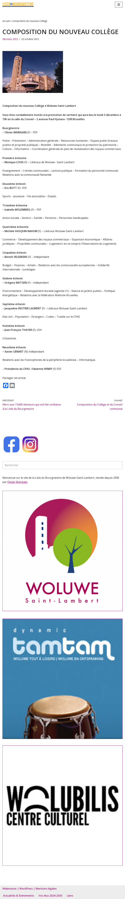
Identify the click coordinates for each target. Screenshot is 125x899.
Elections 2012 (10, 39)
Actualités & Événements (18, 895)
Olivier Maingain (17, 482)
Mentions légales (46, 888)
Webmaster (9, 888)
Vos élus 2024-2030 (50, 895)
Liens (70, 895)
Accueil (6, 20)
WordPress (26, 888)
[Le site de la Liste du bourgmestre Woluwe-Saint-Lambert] (18, 4)
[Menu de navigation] (119, 4)
